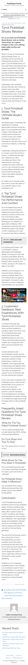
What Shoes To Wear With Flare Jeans (13, 637)
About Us (8, 658)
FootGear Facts (14, 3)
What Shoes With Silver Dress (11, 648)
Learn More (16, 18)
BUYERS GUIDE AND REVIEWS (13, 23)
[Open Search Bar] (26, 9)
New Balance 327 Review (13, 593)
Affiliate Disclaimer (17, 658)
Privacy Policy (10, 655)
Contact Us (19, 655)
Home (3, 23)
